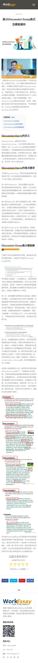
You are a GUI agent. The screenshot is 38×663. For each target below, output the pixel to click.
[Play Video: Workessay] (19, 67)
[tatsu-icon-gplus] (4, 657)
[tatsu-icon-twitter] (18, 657)
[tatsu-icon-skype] (15, 657)
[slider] (17, 76)
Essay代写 (19, 14)
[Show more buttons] (34, 76)
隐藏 (12, 117)
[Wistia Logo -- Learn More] (31, 76)
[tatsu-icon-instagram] (8, 657)
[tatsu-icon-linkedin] (11, 657)
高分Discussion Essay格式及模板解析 (19, 22)
